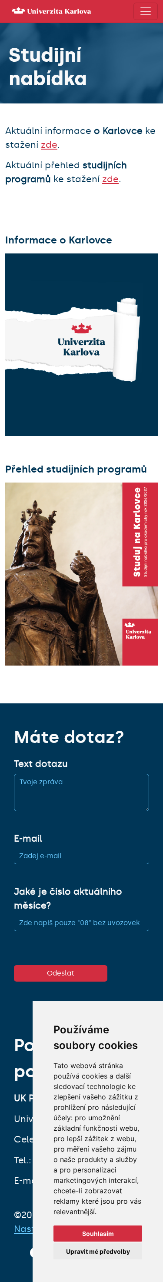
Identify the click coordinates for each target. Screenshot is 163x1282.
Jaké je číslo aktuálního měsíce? (68, 898)
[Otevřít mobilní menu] (145, 11)
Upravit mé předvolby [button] (98, 1251)
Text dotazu (41, 763)
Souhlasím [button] (98, 1233)
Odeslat (60, 973)
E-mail (28, 838)
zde (49, 144)
